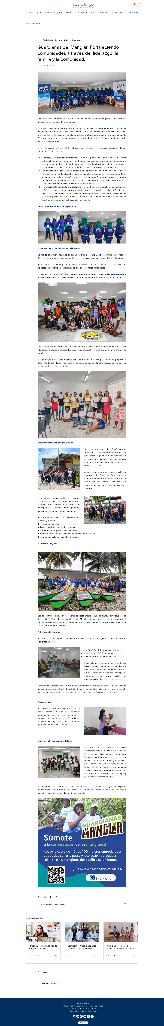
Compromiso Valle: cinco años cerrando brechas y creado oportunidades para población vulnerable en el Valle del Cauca (82, 947)
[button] (135, 23)
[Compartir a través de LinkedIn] (50, 897)
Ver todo (135, 918)
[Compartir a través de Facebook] (39, 897)
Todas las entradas (33, 23)
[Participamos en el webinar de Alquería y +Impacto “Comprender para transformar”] (43, 932)
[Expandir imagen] (58, 227)
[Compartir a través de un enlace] (56, 897)
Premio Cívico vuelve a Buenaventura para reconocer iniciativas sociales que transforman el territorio (120, 947)
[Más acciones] (125, 40)
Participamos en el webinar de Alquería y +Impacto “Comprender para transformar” (43, 947)
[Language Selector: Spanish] (137, 3)
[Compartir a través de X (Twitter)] (44, 897)
